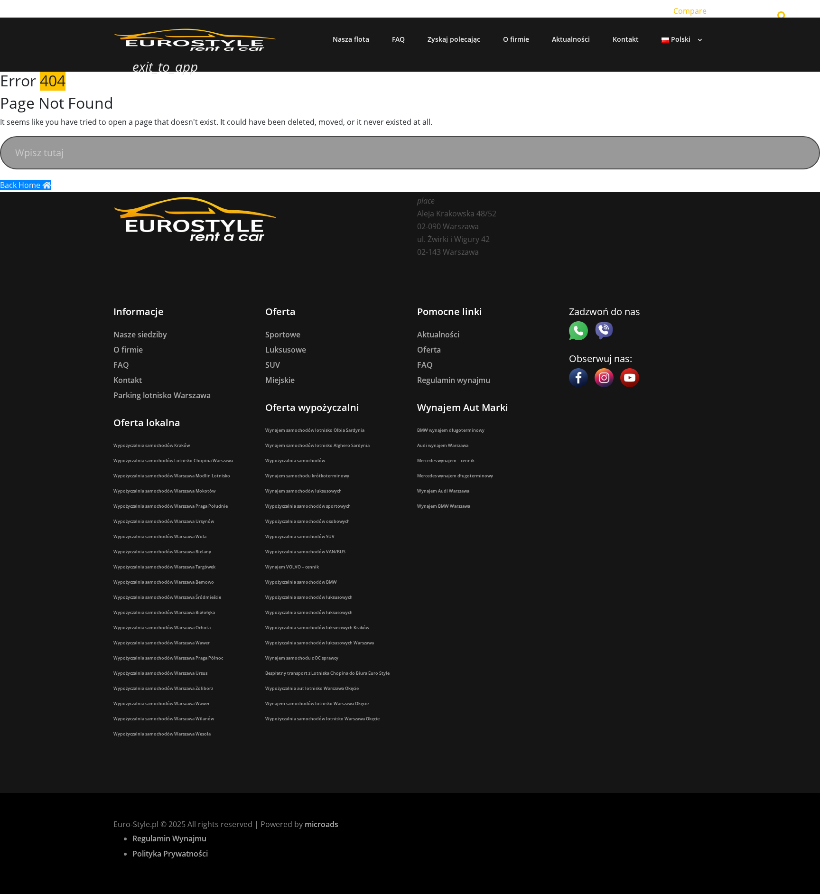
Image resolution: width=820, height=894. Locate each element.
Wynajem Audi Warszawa (443, 491)
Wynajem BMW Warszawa (443, 506)
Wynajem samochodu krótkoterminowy (307, 476)
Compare (690, 11)
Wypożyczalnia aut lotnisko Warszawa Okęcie (312, 688)
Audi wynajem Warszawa (442, 445)
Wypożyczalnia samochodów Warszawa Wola (159, 536)
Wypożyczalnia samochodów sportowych (308, 506)
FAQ (121, 365)
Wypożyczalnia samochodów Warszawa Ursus (160, 673)
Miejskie (280, 380)
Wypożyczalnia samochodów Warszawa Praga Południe (170, 506)
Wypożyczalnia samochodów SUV (300, 536)
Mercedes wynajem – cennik (446, 460)
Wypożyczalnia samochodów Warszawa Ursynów (163, 521)
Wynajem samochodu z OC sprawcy (301, 658)
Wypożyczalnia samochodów (295, 460)
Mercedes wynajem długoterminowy (455, 476)
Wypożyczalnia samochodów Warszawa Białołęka (164, 612)
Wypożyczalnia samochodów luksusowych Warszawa (319, 643)
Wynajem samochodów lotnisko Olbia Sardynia (314, 430)
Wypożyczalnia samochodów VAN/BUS (305, 552)
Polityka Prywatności (170, 853)
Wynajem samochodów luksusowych (303, 491)
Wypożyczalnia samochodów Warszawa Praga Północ (168, 658)
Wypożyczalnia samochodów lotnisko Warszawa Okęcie (322, 719)
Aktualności (438, 334)
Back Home (21, 185)
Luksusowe (285, 350)
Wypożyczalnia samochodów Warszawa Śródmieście (167, 597)
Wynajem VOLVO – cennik (292, 567)
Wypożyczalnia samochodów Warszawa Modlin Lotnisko (171, 476)
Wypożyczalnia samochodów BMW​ (301, 582)
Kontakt (127, 380)
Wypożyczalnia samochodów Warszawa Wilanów (163, 719)
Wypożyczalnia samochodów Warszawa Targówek (164, 567)
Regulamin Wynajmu (169, 838)
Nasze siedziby (140, 334)
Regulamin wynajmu (453, 380)
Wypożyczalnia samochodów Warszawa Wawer (161, 643)
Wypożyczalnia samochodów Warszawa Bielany (162, 552)
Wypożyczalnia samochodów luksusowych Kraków (317, 627)
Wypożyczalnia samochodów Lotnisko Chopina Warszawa (173, 460)
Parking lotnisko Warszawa (162, 395)
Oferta (429, 350)
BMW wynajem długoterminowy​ (451, 430)
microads (321, 824)
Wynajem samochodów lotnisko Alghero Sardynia (317, 445)
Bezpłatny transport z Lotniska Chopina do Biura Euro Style (327, 673)
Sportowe (282, 334)
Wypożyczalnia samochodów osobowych (307, 521)
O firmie (128, 350)
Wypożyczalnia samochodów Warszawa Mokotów (164, 491)
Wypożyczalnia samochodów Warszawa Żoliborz (163, 688)
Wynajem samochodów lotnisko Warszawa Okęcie (317, 703)
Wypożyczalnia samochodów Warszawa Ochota (162, 627)
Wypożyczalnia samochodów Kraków (151, 445)
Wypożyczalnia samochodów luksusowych (309, 597)
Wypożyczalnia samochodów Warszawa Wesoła (162, 734)
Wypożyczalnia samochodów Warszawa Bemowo (163, 582)
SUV (272, 365)
